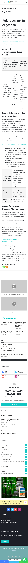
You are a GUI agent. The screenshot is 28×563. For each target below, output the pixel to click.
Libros (3, 452)
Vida (3, 447)
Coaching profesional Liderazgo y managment (13, 461)
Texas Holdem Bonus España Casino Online (12, 354)
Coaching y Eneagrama (7, 473)
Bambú (3, 471)
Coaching (4, 445)
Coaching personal (6, 459)
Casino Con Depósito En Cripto (8, 433)
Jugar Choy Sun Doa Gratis (9, 45)
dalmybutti (14, 550)
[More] (6, 267)
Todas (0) (14, 360)
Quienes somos (5, 466)
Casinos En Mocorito (7, 241)
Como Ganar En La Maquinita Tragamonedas (14, 144)
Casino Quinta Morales (6, 322)
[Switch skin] (26, 2)
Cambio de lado (6, 449)
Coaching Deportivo (7, 454)
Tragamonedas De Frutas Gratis (10, 239)
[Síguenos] (26, 502)
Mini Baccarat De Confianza (8, 429)
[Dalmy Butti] (12, 2)
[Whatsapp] (3, 267)
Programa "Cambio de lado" (8, 456)
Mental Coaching (6, 468)
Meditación (4, 464)
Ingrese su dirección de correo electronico (11, 535)
